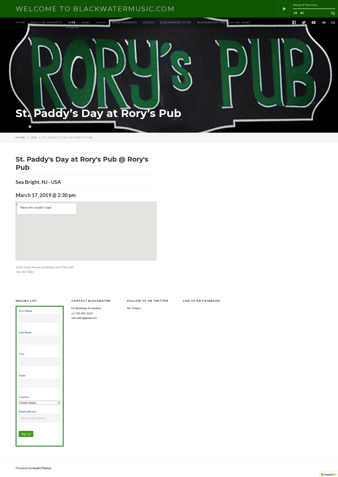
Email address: (27, 411)
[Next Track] (302, 13)
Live (72, 22)
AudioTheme (41, 468)
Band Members (124, 22)
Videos (149, 22)
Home (20, 22)
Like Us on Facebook (201, 300)
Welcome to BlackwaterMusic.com (95, 9)
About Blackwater (47, 22)
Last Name (25, 332)
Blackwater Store (175, 22)
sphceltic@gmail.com (84, 318)
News (85, 22)
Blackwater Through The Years (224, 22)
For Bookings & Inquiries (86, 308)
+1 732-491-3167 (82, 313)
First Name (25, 310)
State (22, 375)
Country (24, 397)
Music (101, 22)
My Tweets (134, 308)
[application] (306, 9)
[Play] (284, 9)
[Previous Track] (295, 13)
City (21, 354)
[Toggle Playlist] (332, 13)
